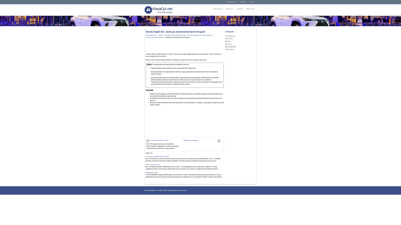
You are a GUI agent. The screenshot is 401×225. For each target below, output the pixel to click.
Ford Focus (229, 38)
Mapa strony (250, 9)
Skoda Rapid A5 (151, 35)
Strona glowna (231, 2)
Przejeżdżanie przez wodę (159, 140)
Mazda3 (228, 41)
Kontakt (243, 2)
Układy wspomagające (191, 140)
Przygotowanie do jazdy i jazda (175, 35)
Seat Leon (228, 44)
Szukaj (252, 2)
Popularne (239, 9)
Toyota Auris (229, 49)
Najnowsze (229, 9)
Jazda (160, 35)
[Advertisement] (185, 45)
